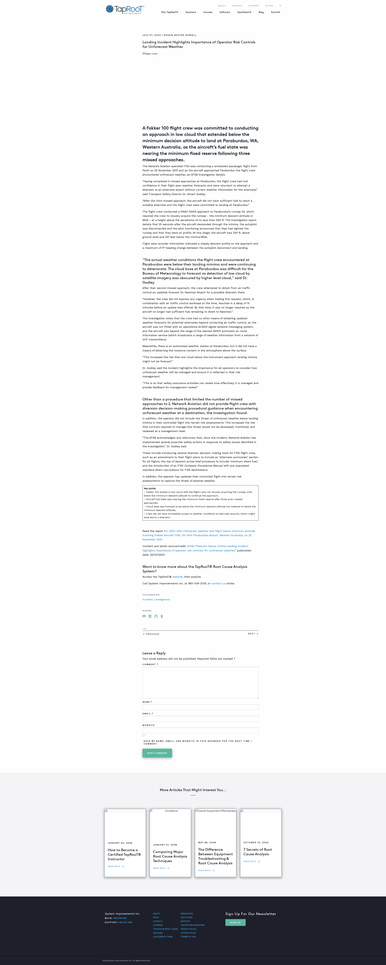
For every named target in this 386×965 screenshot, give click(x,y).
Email (147, 713)
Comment (150, 664)
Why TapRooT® (169, 12)
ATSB (190, 546)
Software (225, 12)
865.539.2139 (120, 918)
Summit (275, 12)
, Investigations (161, 599)
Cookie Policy (188, 933)
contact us (218, 583)
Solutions (191, 12)
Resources (187, 913)
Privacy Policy (188, 929)
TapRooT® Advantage (193, 925)
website (177, 576)
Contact (237, 6)
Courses (207, 12)
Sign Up (235, 922)
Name (147, 702)
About (222, 6)
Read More (116, 866)
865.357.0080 (125, 922)
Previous (152, 634)
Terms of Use (188, 937)
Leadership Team (162, 937)
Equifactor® (244, 12)
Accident (147, 599)
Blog (261, 12)
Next (251, 633)
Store (270, 6)
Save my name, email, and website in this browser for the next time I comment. (198, 742)
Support (254, 6)
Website (148, 725)
